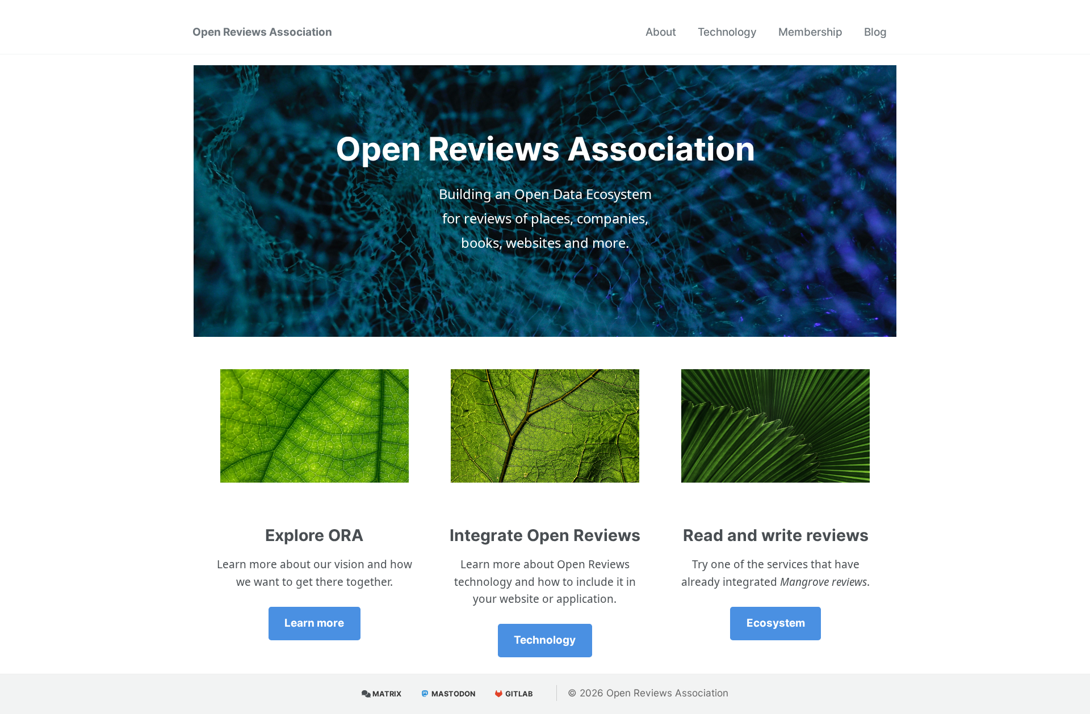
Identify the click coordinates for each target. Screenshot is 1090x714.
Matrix (386, 694)
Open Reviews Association (262, 32)
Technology (727, 32)
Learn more (314, 622)
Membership (810, 32)
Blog (875, 32)
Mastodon (452, 694)
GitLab (518, 694)
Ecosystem (776, 622)
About (660, 32)
